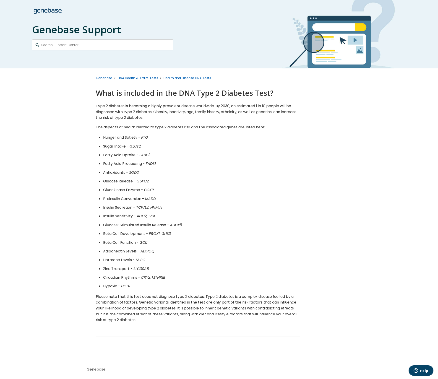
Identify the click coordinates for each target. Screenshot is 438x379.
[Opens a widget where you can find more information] (420, 371)
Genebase (104, 78)
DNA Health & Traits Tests (138, 78)
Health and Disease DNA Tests (187, 78)
